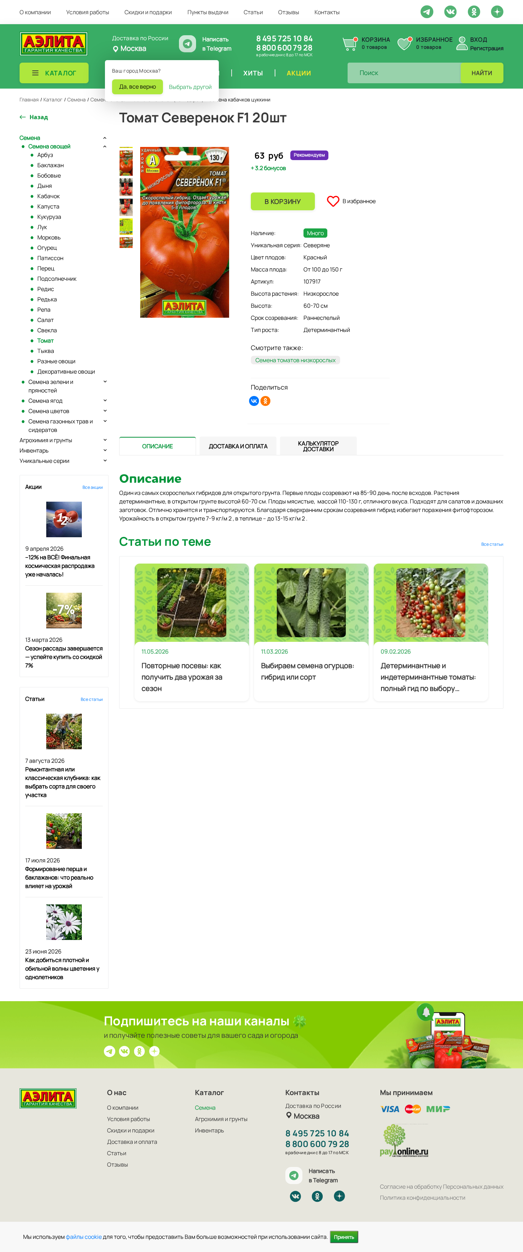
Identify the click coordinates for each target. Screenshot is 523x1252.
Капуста (48, 206)
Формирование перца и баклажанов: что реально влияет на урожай (59, 877)
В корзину (283, 201)
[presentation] (157, 446)
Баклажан (50, 165)
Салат (45, 320)
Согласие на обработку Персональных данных (441, 1186)
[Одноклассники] (265, 401)
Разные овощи (56, 361)
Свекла (47, 330)
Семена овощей (49, 146)
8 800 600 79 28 (284, 47)
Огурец (47, 248)
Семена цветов (48, 411)
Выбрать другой (190, 86)
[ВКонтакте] (254, 401)
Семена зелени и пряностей (50, 386)
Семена (30, 138)
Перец (45, 268)
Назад (39, 117)
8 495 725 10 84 (284, 38)
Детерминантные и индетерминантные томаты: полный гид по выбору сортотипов (428, 677)
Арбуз (45, 155)
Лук (42, 227)
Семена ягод (45, 401)
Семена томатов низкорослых (295, 360)
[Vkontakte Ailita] (450, 11)
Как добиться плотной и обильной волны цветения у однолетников (62, 968)
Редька (47, 299)
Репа (44, 309)
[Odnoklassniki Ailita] (473, 11)
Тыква (45, 351)
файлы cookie (84, 1237)
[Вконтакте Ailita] (124, 1051)
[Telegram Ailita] (427, 11)
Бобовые (49, 175)
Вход (478, 39)
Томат (45, 340)
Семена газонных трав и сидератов (60, 425)
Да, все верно (137, 86)
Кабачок (48, 196)
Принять (344, 1236)
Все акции (93, 487)
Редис (45, 289)
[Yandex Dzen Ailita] (497, 11)
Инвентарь (34, 450)
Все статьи (92, 699)
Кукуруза (49, 217)
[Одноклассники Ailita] (139, 1051)
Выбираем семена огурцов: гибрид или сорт (307, 671)
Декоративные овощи (66, 371)
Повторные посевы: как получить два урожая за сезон (182, 677)
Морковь (49, 237)
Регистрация (486, 48)
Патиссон (50, 258)
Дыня (44, 186)
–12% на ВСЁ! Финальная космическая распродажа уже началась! (60, 565)
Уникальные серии (44, 461)
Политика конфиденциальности (422, 1197)
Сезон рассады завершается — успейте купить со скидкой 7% (64, 656)
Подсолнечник (56, 278)
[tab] (157, 446)
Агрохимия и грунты (46, 440)
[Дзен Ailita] (154, 1051)
